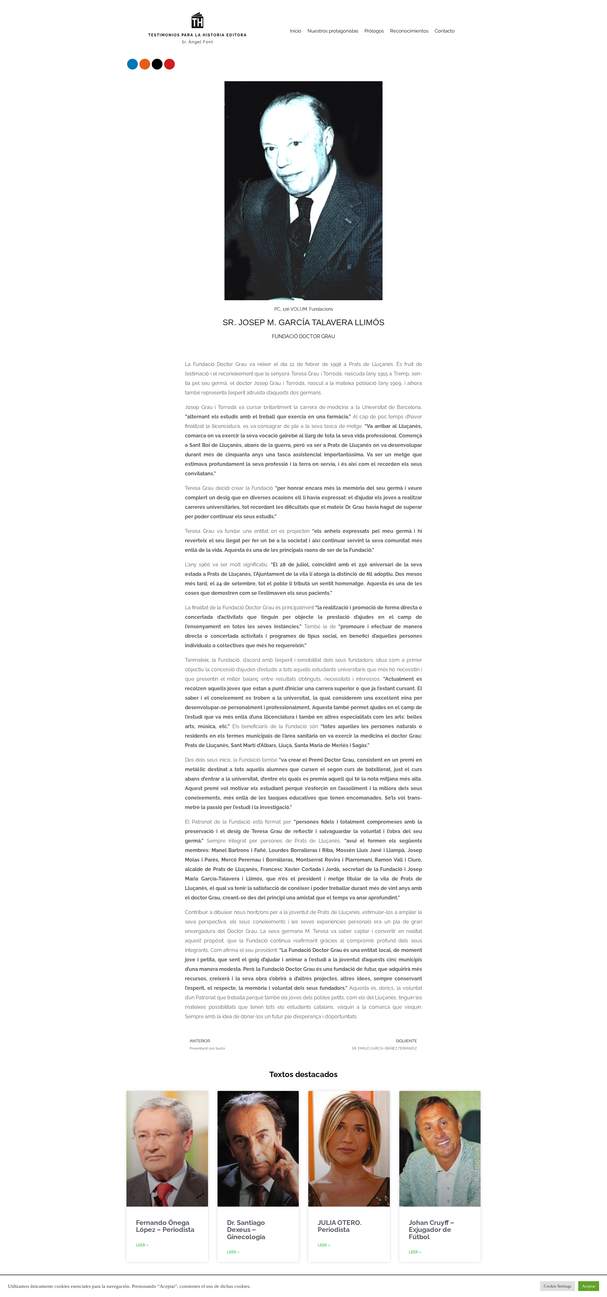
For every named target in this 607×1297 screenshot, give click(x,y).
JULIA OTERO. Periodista (340, 1226)
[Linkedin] (132, 64)
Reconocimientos (409, 31)
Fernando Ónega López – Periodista (165, 1226)
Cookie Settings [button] (557, 1286)
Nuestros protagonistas (333, 31)
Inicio (295, 31)
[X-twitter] (157, 64)
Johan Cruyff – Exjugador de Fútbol (431, 1230)
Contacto (445, 31)
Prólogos (374, 31)
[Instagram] (144, 64)
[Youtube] (169, 64)
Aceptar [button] (588, 1286)
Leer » (142, 1245)
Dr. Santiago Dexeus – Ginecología (246, 1230)
